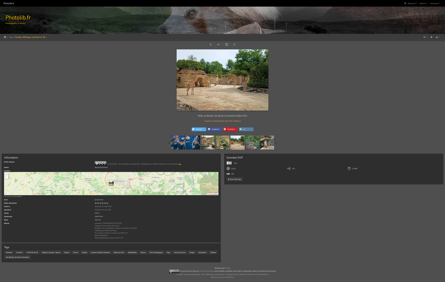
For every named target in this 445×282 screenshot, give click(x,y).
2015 (118, 238)
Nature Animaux (111, 230)
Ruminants (202, 252)
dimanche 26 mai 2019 (103, 210)
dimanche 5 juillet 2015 (103, 206)
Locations (98, 223)
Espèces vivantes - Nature (51, 252)
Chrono (112, 238)
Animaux (9, 252)
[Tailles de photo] (425, 37)
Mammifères (132, 252)
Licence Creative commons (100, 252)
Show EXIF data (235, 179)
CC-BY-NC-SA (123, 233)
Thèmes (213, 252)
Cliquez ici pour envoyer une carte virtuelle (222, 121)
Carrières (19, 252)
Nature (143, 252)
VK (244, 129)
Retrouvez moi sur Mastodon (222, 277)
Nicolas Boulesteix (101, 235)
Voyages (98, 226)
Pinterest (231, 129)
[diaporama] (431, 37)
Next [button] (276, 143)
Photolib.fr (9, 3)
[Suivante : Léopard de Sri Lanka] (234, 44)
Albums (423, 3)
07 (122, 238)
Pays (168, 252)
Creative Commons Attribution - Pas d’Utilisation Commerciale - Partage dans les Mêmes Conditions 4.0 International (222, 274)
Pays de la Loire (113, 226)
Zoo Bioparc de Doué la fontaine (17, 257)
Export (66, 252)
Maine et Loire (119, 252)
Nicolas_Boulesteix (101, 238)
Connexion (434, 3)
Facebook (215, 129)
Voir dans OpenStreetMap (13, 196)
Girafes (84, 252)
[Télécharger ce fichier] (437, 37)
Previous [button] (169, 143)
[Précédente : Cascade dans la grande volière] (210, 44)
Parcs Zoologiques (108, 228)
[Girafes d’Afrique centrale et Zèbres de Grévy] (111, 183)
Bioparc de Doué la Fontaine (127, 228)
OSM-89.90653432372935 (112, 223)
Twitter (199, 129)
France (104, 226)
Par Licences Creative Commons (106, 233)
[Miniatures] (218, 44)
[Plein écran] (226, 44)
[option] (178, 142)
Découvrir (411, 3)
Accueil (5, 37)
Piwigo (192, 252)
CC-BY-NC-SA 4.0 (32, 252)
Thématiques (99, 230)
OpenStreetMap (213, 194)
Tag (10, 37)
